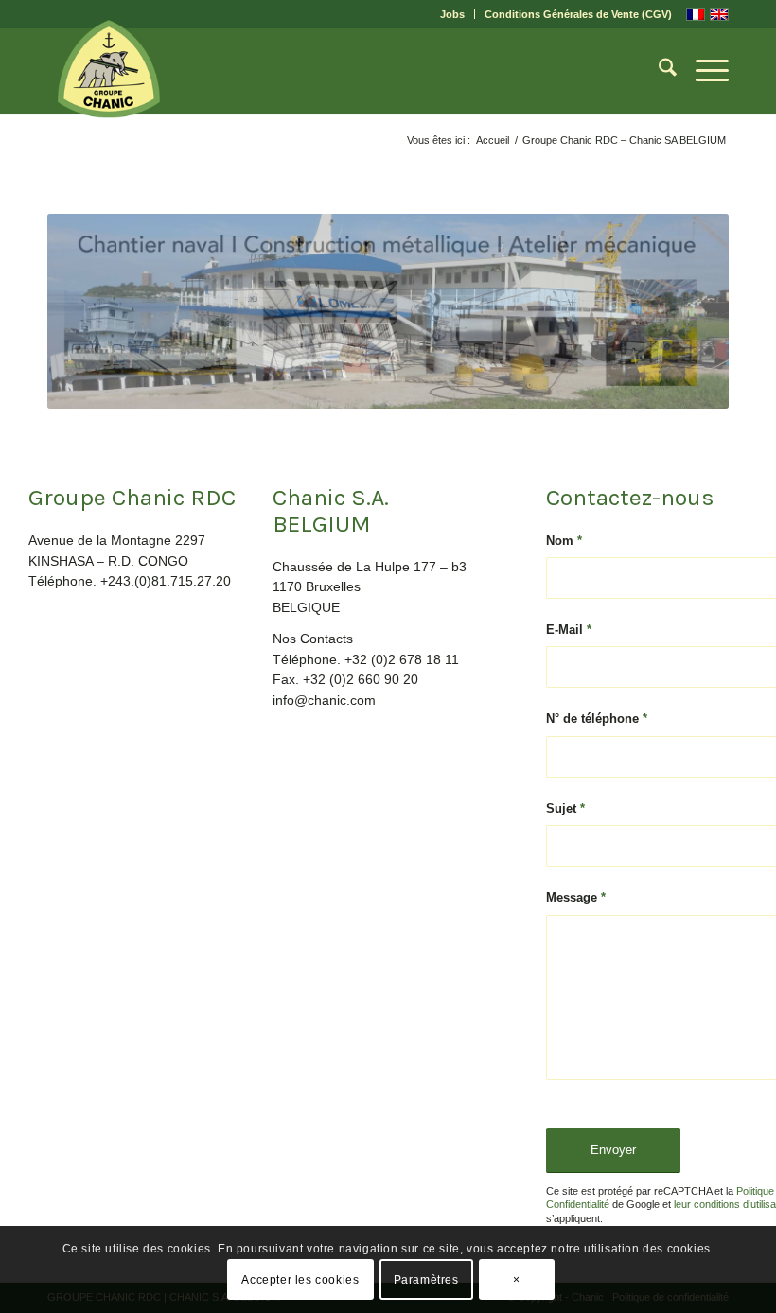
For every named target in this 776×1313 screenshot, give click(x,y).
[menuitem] (453, 14)
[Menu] (703, 71)
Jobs (452, 14)
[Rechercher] (658, 71)
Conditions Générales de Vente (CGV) (578, 14)
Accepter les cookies (300, 1280)
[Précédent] (90, 311)
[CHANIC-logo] (108, 69)
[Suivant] (686, 311)
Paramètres (426, 1280)
